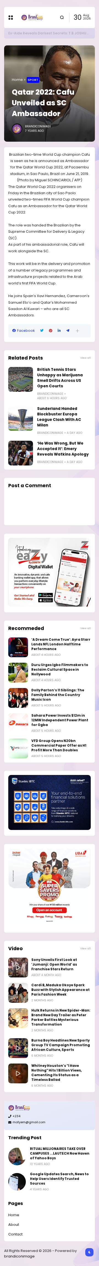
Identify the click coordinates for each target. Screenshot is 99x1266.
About (13, 1224)
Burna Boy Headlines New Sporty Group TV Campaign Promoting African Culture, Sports (60, 1045)
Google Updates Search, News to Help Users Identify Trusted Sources (59, 1179)
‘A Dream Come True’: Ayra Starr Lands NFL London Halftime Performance (60, 644)
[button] (77, 330)
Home (17, 79)
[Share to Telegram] (67, 331)
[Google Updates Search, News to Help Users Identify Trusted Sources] (17, 1182)
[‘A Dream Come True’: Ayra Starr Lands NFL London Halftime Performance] (18, 647)
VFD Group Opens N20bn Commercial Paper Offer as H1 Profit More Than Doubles (58, 745)
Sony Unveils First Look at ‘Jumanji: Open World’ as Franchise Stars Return (54, 964)
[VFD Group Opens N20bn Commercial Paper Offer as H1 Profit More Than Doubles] (18, 748)
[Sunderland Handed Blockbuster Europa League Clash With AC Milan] (20, 418)
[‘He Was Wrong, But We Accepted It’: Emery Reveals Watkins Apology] (20, 453)
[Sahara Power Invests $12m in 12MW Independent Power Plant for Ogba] (18, 723)
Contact (15, 1234)
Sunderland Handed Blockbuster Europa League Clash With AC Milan (59, 417)
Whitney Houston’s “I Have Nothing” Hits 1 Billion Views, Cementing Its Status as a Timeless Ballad (56, 1073)
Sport (33, 80)
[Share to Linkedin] (59, 331)
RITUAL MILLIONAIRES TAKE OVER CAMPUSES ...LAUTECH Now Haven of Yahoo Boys (59, 1153)
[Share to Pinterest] (50, 331)
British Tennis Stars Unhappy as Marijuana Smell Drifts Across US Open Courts (60, 378)
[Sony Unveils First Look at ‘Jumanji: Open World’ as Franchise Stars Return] (18, 967)
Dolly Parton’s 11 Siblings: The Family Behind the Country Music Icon (57, 695)
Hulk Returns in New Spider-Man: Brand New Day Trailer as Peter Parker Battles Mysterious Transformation (60, 1017)
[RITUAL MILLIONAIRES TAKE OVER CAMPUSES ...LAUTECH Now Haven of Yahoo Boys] (17, 1156)
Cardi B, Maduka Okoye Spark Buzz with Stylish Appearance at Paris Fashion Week (60, 990)
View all (85, 358)
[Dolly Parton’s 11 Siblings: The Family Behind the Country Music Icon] (18, 698)
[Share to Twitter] (41, 331)
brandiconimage (19, 1256)
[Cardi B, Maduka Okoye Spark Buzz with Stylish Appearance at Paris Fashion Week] (18, 993)
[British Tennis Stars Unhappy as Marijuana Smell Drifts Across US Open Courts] (20, 379)
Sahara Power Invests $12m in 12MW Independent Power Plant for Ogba (59, 720)
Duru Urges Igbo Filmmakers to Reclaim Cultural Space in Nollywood (59, 669)
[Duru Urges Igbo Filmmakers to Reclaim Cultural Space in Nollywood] (18, 673)
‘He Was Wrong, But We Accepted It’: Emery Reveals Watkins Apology (63, 449)
